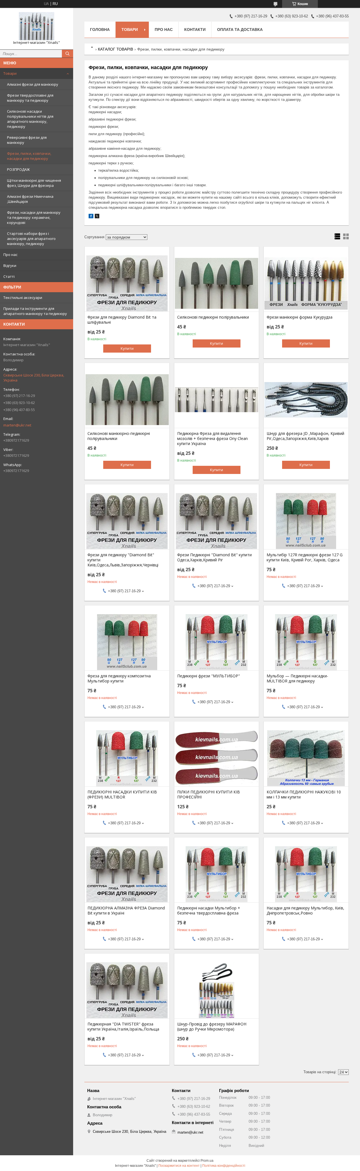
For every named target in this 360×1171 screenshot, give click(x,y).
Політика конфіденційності (223, 1166)
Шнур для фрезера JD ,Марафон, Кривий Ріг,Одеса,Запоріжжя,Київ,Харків (305, 436)
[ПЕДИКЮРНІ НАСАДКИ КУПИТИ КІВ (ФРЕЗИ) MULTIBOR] (127, 758)
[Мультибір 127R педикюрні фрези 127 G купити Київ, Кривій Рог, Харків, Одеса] (306, 521)
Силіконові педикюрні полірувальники (213, 317)
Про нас (10, 254)
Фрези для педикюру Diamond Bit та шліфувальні (121, 320)
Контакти (195, 29)
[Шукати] (67, 53)
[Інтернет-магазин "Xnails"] (36, 26)
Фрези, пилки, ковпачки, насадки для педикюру (29, 156)
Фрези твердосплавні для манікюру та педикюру (30, 98)
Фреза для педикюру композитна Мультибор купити (119, 678)
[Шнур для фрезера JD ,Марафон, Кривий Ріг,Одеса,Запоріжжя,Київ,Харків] (306, 400)
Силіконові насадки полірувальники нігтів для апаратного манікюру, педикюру (30, 119)
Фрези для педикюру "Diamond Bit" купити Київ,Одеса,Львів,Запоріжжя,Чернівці (122, 560)
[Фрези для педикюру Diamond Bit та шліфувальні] (127, 283)
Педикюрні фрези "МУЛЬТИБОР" (208, 675)
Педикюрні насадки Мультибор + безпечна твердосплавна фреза (208, 911)
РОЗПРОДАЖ (18, 169)
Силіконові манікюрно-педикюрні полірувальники (118, 436)
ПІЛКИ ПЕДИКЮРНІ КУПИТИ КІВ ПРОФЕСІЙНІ (208, 794)
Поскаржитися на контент (179, 1166)
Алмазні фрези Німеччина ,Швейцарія (30, 199)
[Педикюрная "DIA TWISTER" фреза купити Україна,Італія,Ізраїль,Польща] (127, 990)
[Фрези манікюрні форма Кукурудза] (306, 283)
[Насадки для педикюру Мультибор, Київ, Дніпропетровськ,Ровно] (306, 874)
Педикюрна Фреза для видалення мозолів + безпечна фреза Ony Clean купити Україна (212, 438)
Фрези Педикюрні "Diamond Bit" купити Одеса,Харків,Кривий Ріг (214, 557)
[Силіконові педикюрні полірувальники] (216, 283)
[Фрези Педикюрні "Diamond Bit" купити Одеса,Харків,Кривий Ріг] (216, 521)
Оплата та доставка (240, 29)
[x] (97, 217)
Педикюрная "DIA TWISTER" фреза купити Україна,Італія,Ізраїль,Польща (123, 1027)
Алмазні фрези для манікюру (32, 84)
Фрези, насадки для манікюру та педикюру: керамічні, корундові (33, 217)
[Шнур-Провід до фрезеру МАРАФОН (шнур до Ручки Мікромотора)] (216, 990)
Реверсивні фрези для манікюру (27, 140)
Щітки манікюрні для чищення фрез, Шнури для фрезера (34, 183)
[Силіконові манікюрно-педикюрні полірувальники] (127, 400)
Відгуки (9, 265)
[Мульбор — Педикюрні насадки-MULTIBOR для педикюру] (306, 642)
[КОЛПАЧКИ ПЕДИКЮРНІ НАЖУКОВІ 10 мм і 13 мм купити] (306, 758)
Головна (100, 29)
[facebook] (91, 217)
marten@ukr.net (17, 425)
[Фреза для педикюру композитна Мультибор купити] (127, 642)
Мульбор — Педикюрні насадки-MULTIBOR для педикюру (297, 678)
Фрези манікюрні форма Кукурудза (299, 317)
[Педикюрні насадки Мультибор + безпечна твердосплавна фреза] (216, 874)
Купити (127, 348)
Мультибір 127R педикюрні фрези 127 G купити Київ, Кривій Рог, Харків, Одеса (305, 557)
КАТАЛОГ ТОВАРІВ (115, 49)
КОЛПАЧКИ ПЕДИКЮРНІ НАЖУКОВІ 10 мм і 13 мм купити (304, 794)
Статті (9, 276)
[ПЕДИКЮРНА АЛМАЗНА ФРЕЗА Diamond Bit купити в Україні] (127, 874)
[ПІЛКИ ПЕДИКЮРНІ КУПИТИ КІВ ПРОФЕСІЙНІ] (216, 758)
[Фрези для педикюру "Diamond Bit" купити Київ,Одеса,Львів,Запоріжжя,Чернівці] (127, 521)
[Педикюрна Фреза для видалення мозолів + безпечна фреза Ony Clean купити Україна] (216, 400)
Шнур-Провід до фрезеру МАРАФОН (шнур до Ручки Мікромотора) (211, 1027)
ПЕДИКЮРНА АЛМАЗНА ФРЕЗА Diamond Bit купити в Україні (126, 911)
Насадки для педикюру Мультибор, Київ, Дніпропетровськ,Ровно (305, 911)
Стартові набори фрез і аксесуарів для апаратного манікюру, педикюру (31, 238)
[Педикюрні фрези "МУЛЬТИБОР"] (216, 642)
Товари (10, 73)
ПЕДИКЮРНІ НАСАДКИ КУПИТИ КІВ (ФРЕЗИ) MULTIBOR (122, 794)
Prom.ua (207, 1161)
